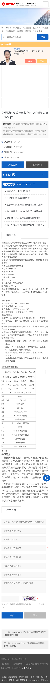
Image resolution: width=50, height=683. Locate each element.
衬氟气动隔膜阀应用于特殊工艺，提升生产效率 (26, 204)
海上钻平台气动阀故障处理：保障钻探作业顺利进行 (26, 211)
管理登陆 (44, 680)
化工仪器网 (26, 668)
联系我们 (37, 165)
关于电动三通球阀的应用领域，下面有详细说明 (26, 225)
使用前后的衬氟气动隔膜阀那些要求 (23, 218)
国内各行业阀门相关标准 (18, 191)
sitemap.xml (33, 680)
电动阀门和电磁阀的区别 (18, 198)
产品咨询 (12, 165)
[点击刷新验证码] (29, 598)
